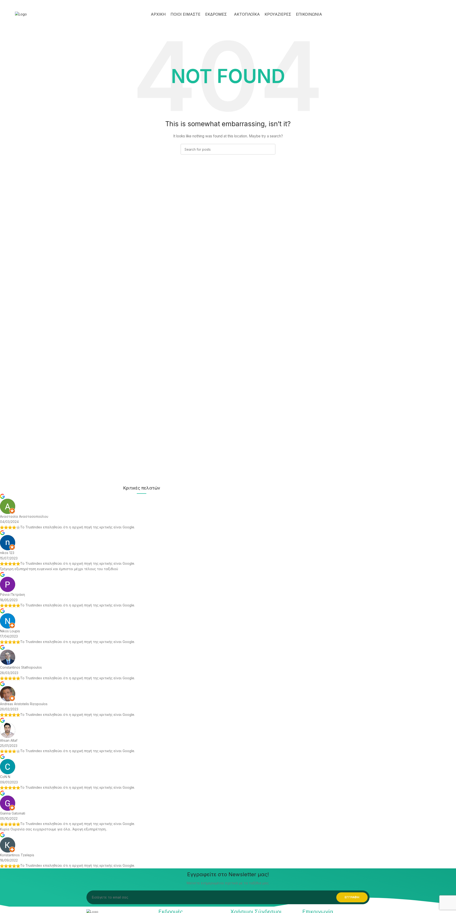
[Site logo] (21, 14)
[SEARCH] (270, 149)
